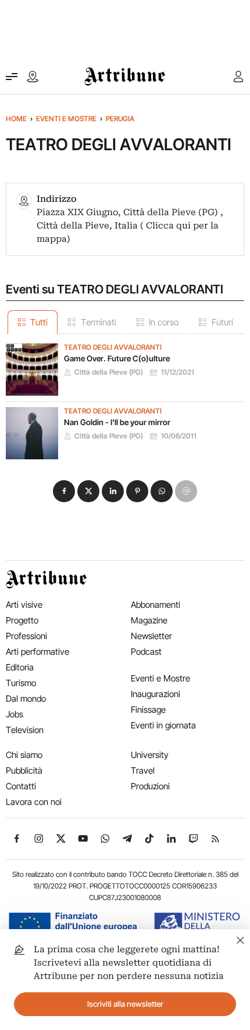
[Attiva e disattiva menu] (11, 76)
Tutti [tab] (39, 322)
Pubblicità (24, 770)
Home (16, 118)
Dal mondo (26, 698)
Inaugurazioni (155, 693)
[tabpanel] (125, 396)
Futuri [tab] (222, 322)
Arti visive (24, 604)
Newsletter (151, 635)
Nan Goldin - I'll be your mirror (117, 422)
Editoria (20, 667)
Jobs (14, 714)
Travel (143, 770)
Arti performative (37, 651)
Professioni (26, 635)
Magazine (149, 620)
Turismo (21, 682)
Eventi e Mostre (66, 118)
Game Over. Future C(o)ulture (117, 358)
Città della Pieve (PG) (108, 372)
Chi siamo (24, 754)
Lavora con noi (34, 801)
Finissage (148, 709)
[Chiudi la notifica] (240, 938)
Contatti (21, 786)
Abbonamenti (155, 604)
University (150, 754)
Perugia (120, 118)
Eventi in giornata (163, 725)
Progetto (22, 620)
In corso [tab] (163, 322)
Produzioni (150, 786)
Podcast (146, 651)
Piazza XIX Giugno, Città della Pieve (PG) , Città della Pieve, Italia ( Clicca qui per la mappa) (130, 225)
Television (25, 729)
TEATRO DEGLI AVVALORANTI (113, 347)
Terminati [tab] (98, 322)
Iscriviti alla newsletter (125, 1004)
